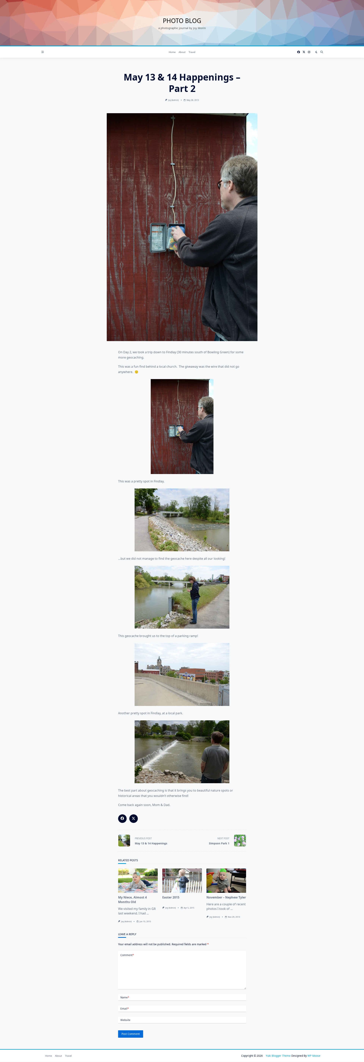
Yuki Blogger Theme (278, 1055)
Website (125, 1020)
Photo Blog (182, 21)
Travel (192, 52)
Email (124, 1008)
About (182, 52)
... (148, 913)
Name (124, 997)
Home (172, 52)
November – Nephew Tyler (226, 897)
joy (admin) (173, 100)
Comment (127, 955)
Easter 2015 (170, 897)
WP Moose (314, 1055)
